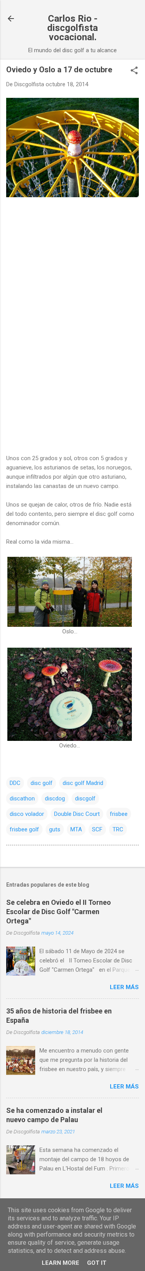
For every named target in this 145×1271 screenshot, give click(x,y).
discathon (22, 798)
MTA (76, 829)
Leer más (124, 987)
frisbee (119, 813)
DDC (15, 783)
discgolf (85, 798)
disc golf (42, 783)
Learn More (60, 1262)
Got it (96, 1262)
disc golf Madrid (83, 783)
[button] (134, 71)
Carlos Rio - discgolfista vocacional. (72, 28)
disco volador (27, 813)
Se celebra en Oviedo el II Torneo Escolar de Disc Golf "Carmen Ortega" (58, 911)
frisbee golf (24, 829)
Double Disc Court (77, 813)
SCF (97, 829)
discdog (55, 798)
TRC (118, 829)
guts (54, 829)
